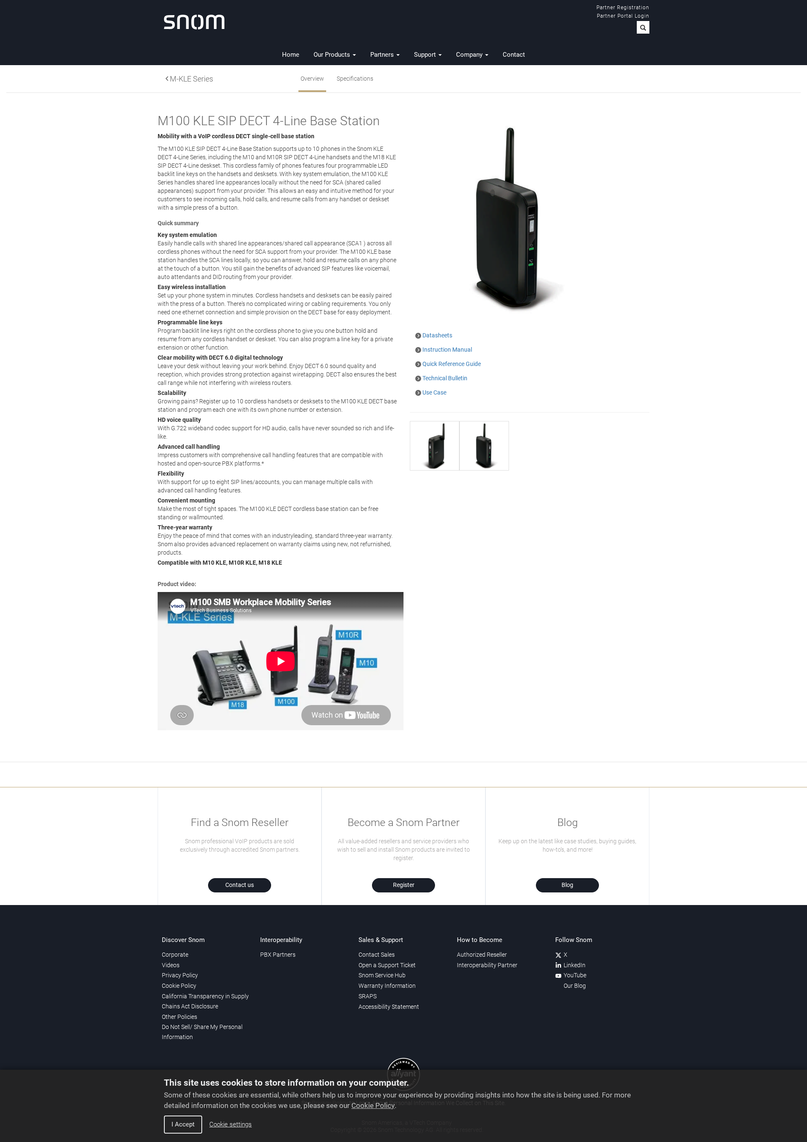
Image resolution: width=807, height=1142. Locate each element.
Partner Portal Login (623, 16)
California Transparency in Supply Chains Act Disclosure (205, 1001)
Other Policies (179, 1016)
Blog (567, 884)
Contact (514, 54)
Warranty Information (387, 985)
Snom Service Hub (382, 975)
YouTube (575, 975)
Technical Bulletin (444, 378)
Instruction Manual (446, 349)
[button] (643, 27)
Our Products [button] (333, 54)
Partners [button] (383, 54)
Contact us (239, 884)
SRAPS (368, 996)
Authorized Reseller (482, 954)
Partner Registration (622, 8)
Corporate (175, 954)
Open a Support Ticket (387, 965)
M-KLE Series (191, 79)
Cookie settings (230, 1124)
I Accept (183, 1124)
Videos (170, 965)
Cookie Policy (373, 1105)
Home (290, 54)
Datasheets (436, 335)
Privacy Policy (180, 975)
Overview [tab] (312, 78)
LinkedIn (574, 965)
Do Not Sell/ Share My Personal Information (202, 1032)
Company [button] (470, 54)
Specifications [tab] (355, 78)
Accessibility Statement (389, 1006)
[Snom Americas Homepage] (194, 22)
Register (403, 884)
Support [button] (426, 54)
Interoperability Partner (487, 965)
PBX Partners (277, 954)
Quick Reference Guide (451, 363)
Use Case (433, 392)
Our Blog (575, 985)
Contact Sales (377, 954)
